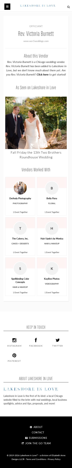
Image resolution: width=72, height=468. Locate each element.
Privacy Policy (54, 459)
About (38, 427)
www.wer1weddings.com (36, 41)
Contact (37, 432)
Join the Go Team (37, 443)
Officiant (36, 26)
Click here (43, 74)
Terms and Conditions (36, 459)
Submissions (37, 438)
